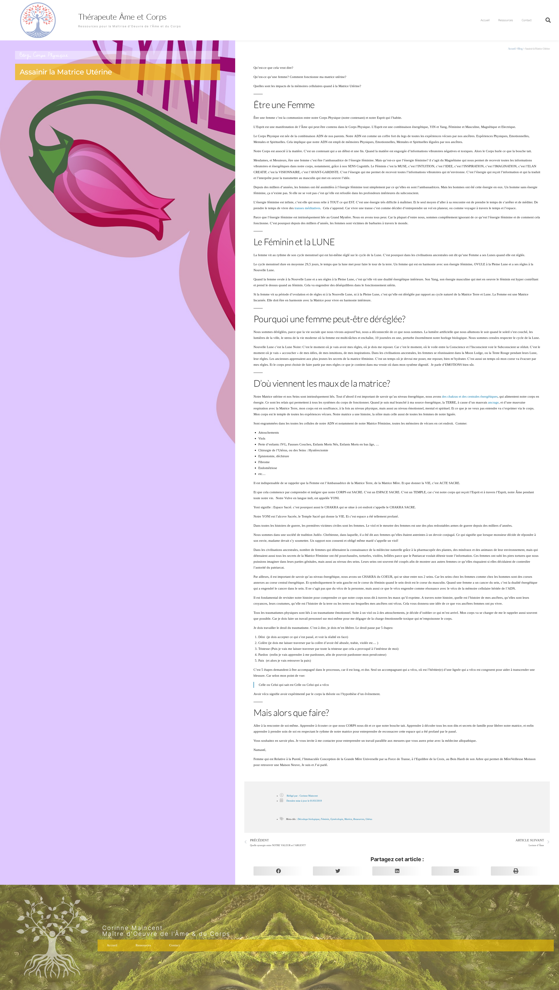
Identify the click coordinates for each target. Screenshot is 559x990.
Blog (24, 55)
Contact (526, 20)
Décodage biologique (308, 819)
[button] (548, 20)
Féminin (325, 819)
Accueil (485, 20)
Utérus (369, 819)
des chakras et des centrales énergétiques (470, 397)
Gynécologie (336, 819)
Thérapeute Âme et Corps (122, 16)
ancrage (493, 402)
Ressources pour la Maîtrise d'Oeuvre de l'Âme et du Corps (129, 26)
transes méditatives (307, 208)
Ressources (505, 20)
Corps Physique (50, 55)
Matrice (348, 819)
